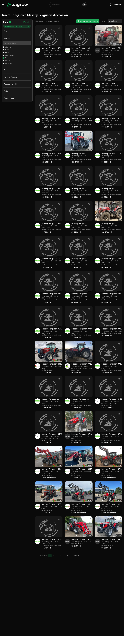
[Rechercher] (84, 4)
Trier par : (103, 21)
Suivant (76, 555)
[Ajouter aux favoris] (120, 27)
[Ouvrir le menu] (3, 4)
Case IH (7, 61)
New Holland (9, 55)
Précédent (43, 555)
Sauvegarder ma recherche (89, 21)
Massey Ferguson (11, 58)
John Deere (8, 47)
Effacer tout (27, 22)
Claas (7, 50)
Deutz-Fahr (8, 63)
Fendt (7, 52)
